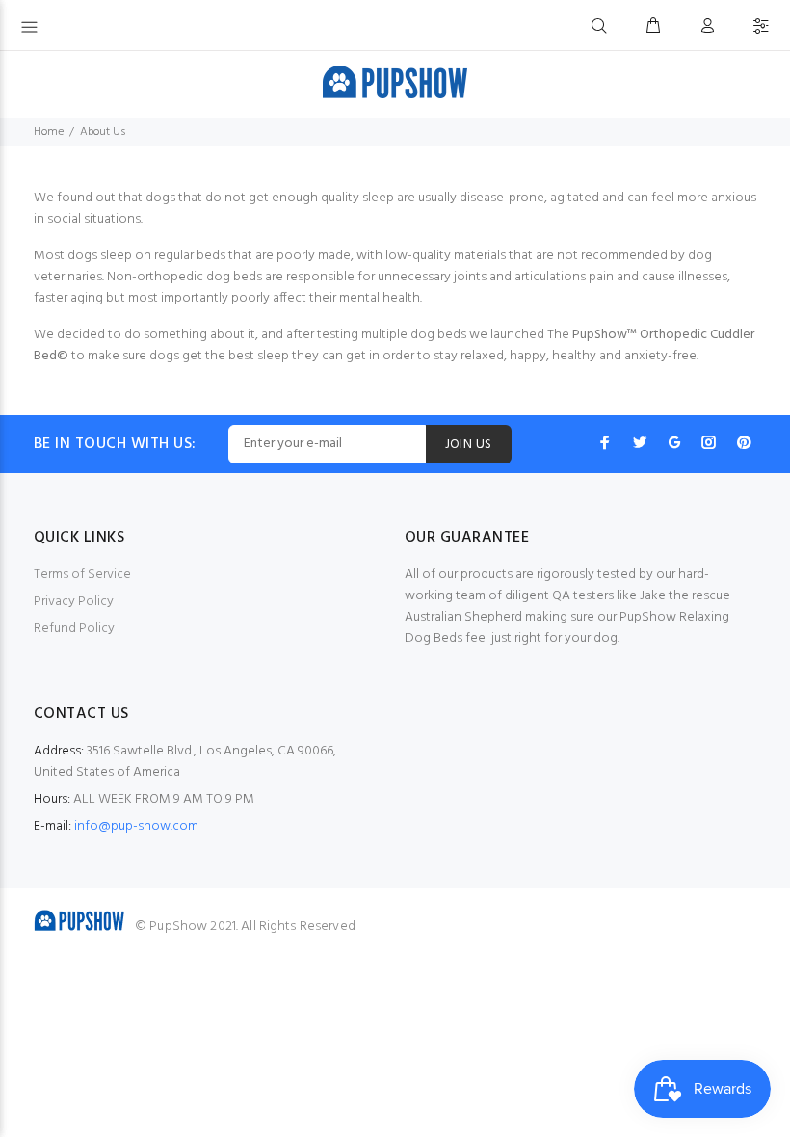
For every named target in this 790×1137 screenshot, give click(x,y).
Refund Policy (74, 629)
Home (49, 132)
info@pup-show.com (136, 826)
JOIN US (468, 445)
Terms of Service (82, 575)
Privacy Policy (74, 602)
